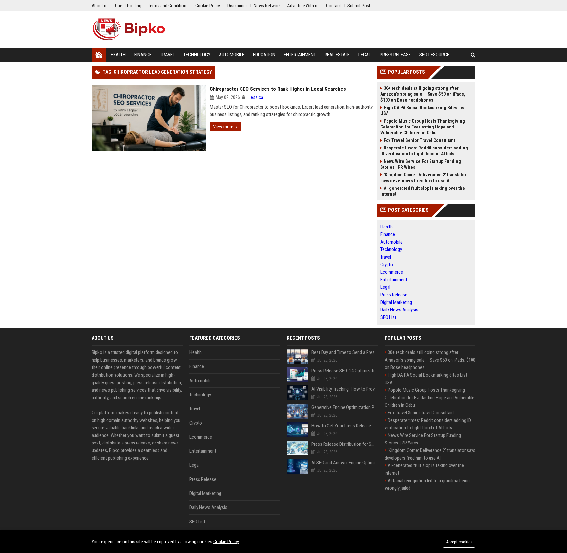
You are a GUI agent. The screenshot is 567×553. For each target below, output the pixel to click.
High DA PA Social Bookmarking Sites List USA (423, 110)
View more (223, 126)
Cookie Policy (226, 541)
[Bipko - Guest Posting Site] (129, 29)
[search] (473, 55)
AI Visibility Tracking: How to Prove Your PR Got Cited (344, 389)
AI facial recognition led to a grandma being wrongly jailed (427, 484)
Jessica (255, 97)
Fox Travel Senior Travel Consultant (419, 140)
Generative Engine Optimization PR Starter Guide (344, 407)
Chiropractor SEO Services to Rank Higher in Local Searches (278, 89)
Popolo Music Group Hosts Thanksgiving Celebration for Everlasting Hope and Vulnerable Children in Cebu (422, 126)
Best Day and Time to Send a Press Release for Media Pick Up (344, 352)
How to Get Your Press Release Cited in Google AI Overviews (344, 426)
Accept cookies (459, 541)
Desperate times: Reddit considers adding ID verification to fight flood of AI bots (424, 150)
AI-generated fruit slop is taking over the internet (422, 191)
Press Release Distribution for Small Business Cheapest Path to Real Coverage (344, 444)
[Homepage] (99, 55)
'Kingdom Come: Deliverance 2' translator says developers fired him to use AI (423, 177)
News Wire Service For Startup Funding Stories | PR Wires (420, 164)
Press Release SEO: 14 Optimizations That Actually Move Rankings (344, 371)
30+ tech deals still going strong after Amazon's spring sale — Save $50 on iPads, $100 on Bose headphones (422, 94)
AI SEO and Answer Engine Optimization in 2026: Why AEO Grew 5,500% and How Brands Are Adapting (344, 462)
